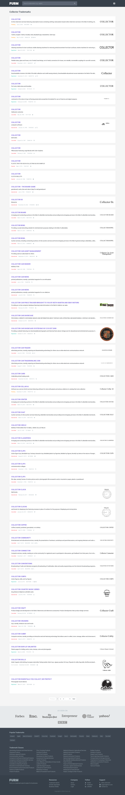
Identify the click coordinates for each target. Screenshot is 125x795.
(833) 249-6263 (105, 782)
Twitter (89, 782)
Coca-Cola (44, 736)
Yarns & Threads (95, 765)
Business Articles (54, 786)
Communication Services (16, 756)
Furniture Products (41, 752)
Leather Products (41, 764)
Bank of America (27, 736)
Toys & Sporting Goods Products (99, 756)
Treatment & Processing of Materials (100, 760)
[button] (114, 3)
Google (60, 736)
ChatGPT (36, 736)
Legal (72, 786)
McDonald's (73, 736)
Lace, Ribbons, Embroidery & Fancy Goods (48, 762)
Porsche (81, 736)
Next (74, 699)
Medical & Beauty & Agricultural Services (74, 750)
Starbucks (94, 736)
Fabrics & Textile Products (16, 769)
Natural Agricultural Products (71, 758)
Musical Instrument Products (71, 756)
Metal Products (67, 754)
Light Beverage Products (43, 765)
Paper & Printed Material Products (73, 764)
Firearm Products (14, 771)
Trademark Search (54, 782)
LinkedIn (89, 786)
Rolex (87, 736)
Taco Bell (108, 736)
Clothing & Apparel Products (17, 754)
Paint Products (67, 762)
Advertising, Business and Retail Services (20, 750)
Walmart (12, 740)
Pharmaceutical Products (70, 767)
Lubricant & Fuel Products (43, 767)
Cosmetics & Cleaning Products (18, 764)
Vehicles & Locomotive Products (99, 762)
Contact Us (104, 786)
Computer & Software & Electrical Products (21, 758)
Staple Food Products (96, 754)
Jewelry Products (41, 760)
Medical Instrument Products (71, 752)
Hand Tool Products (42, 754)
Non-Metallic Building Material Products (74, 760)
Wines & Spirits (94, 764)
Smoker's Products (95, 752)
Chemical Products (14, 752)
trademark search (20, 783)
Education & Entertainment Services (19, 765)
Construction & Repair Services (18, 762)
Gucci (66, 736)
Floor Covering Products (43, 750)
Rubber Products (95, 750)
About (72, 782)
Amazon (12, 736)
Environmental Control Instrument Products (21, 767)
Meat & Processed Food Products (45, 771)
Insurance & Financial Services (45, 758)
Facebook (52, 736)
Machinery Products (42, 769)
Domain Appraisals (54, 784)
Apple (18, 736)
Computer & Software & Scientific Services (21, 760)
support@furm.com (107, 784)
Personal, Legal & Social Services (72, 765)
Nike (101, 736)
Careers (73, 784)
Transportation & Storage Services (100, 758)
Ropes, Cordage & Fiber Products (72, 771)
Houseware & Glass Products (44, 756)
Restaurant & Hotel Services (71, 769)
